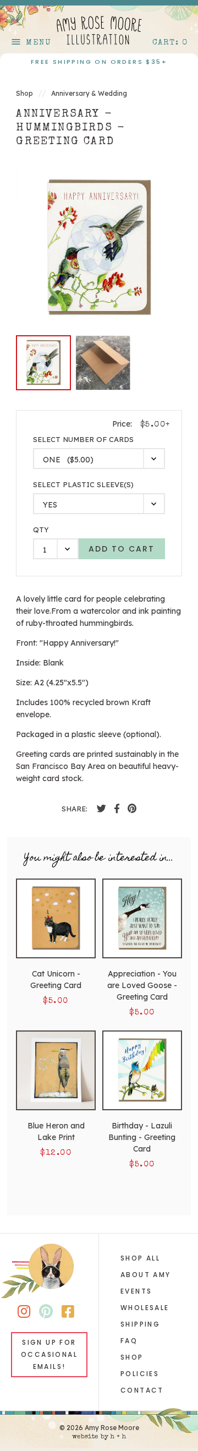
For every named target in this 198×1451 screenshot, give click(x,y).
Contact (142, 1390)
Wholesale (144, 1307)
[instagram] (24, 1313)
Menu (30, 43)
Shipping (140, 1324)
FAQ (129, 1340)
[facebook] (101, 809)
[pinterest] (132, 809)
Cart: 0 (170, 43)
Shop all (140, 1258)
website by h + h (99, 1437)
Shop (24, 93)
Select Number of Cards (83, 439)
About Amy (145, 1274)
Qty (41, 529)
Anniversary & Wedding (89, 93)
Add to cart (122, 548)
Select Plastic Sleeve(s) (83, 484)
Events (136, 1291)
